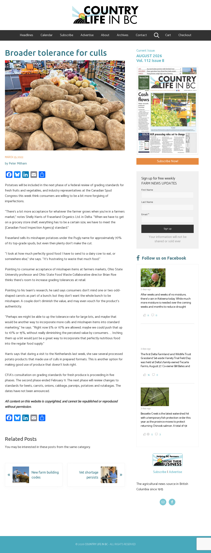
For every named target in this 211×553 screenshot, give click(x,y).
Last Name (147, 202)
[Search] (156, 35)
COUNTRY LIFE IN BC (96, 544)
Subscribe (159, 472)
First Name (147, 190)
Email (145, 214)
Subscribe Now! (167, 161)
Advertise (175, 472)
